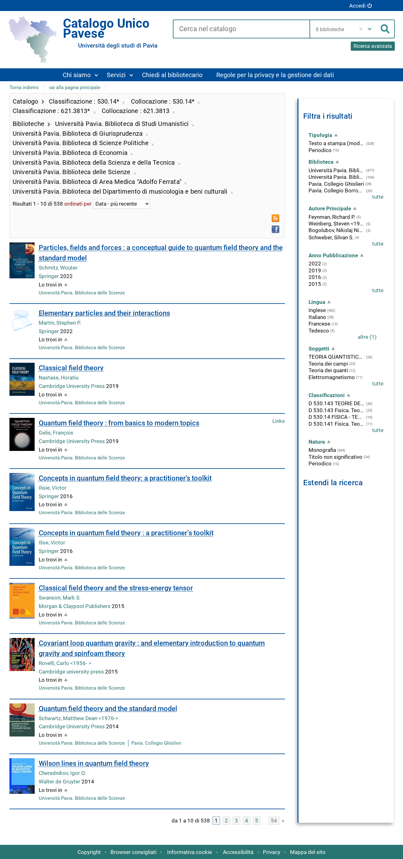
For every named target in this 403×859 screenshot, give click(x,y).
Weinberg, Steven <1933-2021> (337, 223)
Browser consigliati (133, 852)
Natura (317, 442)
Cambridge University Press (72, 386)
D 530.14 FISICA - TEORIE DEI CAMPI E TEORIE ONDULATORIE (337, 417)
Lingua (317, 302)
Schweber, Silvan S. (331, 237)
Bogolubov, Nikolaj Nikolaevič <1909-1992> (337, 230)
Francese (319, 324)
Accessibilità (238, 852)
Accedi (357, 6)
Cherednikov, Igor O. (62, 773)
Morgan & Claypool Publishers (75, 606)
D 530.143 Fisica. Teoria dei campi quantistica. (337, 410)
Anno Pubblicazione (333, 255)
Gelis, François (56, 433)
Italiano (317, 317)
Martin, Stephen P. (60, 323)
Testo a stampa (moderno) (337, 143)
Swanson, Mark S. (60, 597)
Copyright (89, 852)
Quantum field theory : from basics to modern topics (119, 423)
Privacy (271, 852)
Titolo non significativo (335, 457)
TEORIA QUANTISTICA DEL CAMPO (337, 357)
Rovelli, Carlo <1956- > (65, 663)
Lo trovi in (50, 285)
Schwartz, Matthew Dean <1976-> (78, 718)
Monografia (322, 450)
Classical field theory (71, 368)
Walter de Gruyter (60, 781)
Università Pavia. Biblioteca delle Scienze (82, 293)
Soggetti (319, 348)
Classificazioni (327, 395)
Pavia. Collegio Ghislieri (156, 743)
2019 (315, 270)
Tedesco (319, 330)
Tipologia (320, 135)
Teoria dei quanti (328, 370)
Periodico (320, 150)
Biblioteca (321, 162)
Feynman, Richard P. (332, 217)
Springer (49, 276)
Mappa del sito (308, 852)
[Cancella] (360, 29)
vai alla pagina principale (74, 87)
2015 (315, 284)
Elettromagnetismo (332, 377)
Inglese (317, 310)
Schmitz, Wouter (58, 268)
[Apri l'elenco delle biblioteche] (369, 29)
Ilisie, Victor (52, 488)
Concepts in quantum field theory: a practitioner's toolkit (125, 478)
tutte (377, 197)
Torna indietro (24, 87)
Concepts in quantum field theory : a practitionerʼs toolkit (126, 533)
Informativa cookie (189, 852)
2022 (315, 263)
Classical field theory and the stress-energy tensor (116, 588)
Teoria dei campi (328, 364)
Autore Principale (330, 208)
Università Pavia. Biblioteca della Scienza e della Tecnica (337, 177)
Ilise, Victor (52, 542)
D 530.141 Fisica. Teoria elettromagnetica (337, 424)
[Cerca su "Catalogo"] (241, 29)
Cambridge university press (72, 671)
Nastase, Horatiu (58, 377)
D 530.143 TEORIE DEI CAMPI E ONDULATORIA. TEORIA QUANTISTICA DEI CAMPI (337, 403)
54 (274, 820)
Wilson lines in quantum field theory (94, 763)
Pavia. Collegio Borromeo (337, 190)
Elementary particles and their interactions (104, 313)
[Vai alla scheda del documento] (22, 260)
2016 (315, 277)
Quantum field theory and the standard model (108, 709)
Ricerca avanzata (373, 46)
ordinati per (78, 204)
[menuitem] (80, 74)
